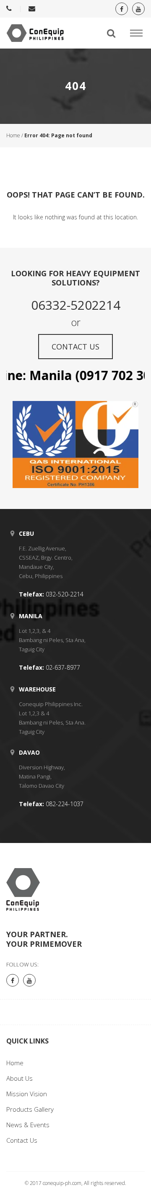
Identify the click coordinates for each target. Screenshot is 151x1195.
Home (13, 135)
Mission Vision (26, 1094)
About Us (19, 1078)
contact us (75, 347)
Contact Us (21, 1140)
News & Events (27, 1124)
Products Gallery (30, 1109)
